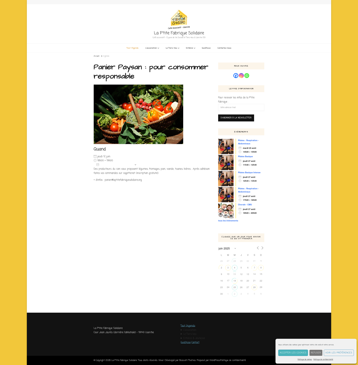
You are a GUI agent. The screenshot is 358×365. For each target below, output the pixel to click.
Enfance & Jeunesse (194, 338)
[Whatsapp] (246, 75)
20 (248, 280)
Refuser (316, 352)
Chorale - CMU (245, 204)
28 (234, 261)
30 (248, 261)
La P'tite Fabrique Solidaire (179, 33)
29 (241, 261)
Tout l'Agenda (188, 326)
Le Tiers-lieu (189, 334)
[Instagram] (241, 75)
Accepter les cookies (293, 352)
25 (234, 287)
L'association (189, 330)
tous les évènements (228, 220)
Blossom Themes (187, 360)
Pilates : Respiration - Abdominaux (248, 142)
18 (234, 280)
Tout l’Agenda (132, 48)
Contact (195, 342)
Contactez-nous (224, 48)
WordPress (214, 360)
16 (221, 280)
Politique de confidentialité (323, 359)
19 (241, 280)
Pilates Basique (245, 156)
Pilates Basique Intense (249, 172)
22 (261, 280)
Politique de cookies (305, 359)
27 (248, 287)
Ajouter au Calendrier (116, 164)
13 (248, 274)
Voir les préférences (338, 352)
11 (234, 274)
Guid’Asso (206, 48)
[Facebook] (235, 75)
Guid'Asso (186, 342)
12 (241, 274)
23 (221, 287)
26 (221, 261)
